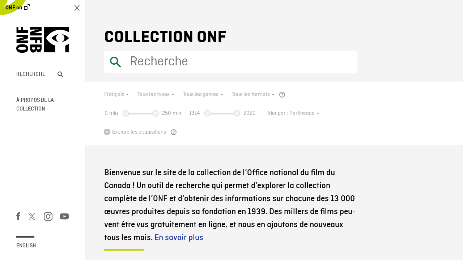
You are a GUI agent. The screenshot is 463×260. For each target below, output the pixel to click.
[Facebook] (18, 217)
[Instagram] (48, 217)
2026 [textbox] (249, 113)
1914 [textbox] (194, 113)
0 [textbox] (106, 113)
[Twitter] (31, 217)
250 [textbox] (166, 113)
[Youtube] (64, 217)
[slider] (126, 113)
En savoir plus (178, 237)
